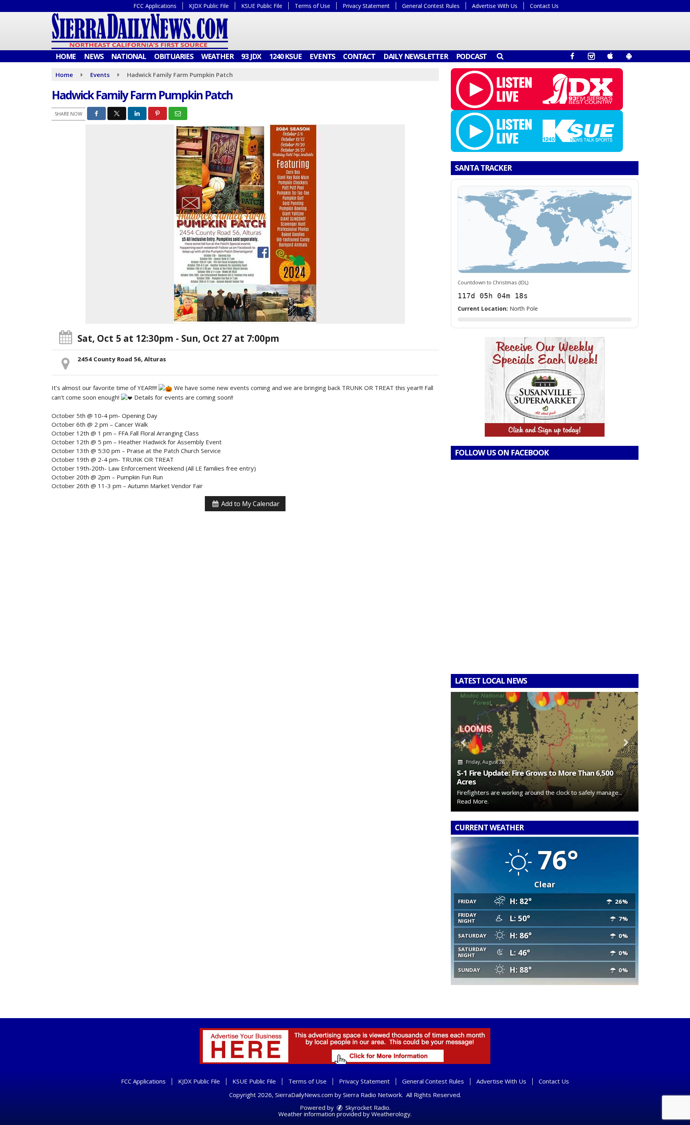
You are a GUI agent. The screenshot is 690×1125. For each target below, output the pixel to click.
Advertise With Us (495, 6)
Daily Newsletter (415, 56)
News (93, 56)
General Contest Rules (431, 6)
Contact (359, 56)
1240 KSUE (285, 56)
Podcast (471, 56)
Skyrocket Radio (366, 1107)
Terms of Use (312, 6)
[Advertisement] (545, 387)
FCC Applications (154, 6)
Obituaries (173, 56)
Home (66, 56)
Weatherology (390, 1114)
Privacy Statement (366, 6)
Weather (217, 56)
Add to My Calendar (250, 503)
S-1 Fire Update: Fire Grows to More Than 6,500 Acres (535, 777)
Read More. (473, 801)
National (128, 56)
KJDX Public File (209, 6)
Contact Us (544, 6)
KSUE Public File (261, 6)
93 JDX (251, 56)
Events (322, 56)
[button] (500, 56)
